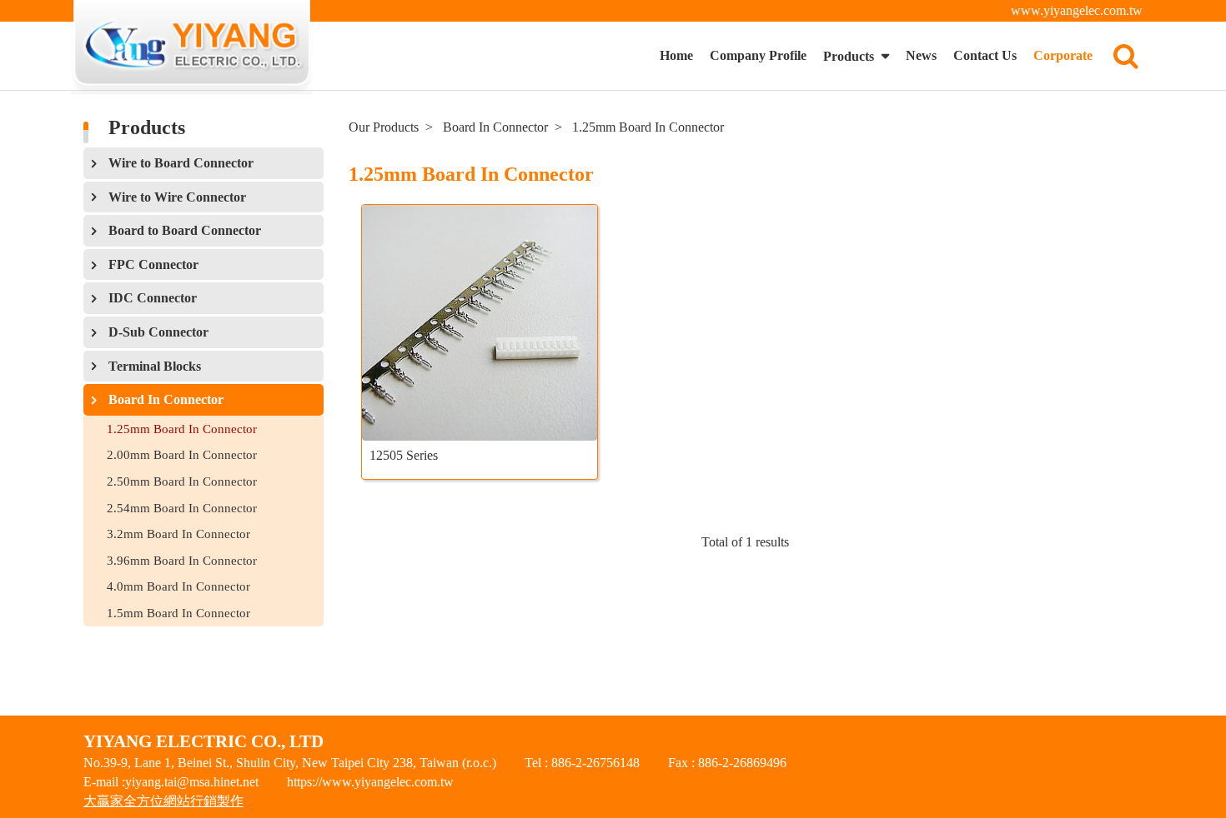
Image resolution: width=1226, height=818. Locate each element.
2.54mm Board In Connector (182, 508)
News (921, 55)
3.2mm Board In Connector (178, 533)
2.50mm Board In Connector (182, 481)
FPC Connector (153, 264)
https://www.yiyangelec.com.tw (370, 782)
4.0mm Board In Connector (178, 586)
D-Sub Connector (158, 332)
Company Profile (758, 55)
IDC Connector (152, 298)
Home (676, 55)
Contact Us (985, 55)
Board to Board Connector (184, 230)
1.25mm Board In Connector (182, 428)
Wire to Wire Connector (177, 197)
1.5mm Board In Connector (178, 613)
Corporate (1063, 55)
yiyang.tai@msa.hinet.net (192, 782)
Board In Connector (166, 399)
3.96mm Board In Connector (182, 560)
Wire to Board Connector (181, 163)
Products (850, 56)
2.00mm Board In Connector (182, 454)
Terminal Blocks (154, 366)
